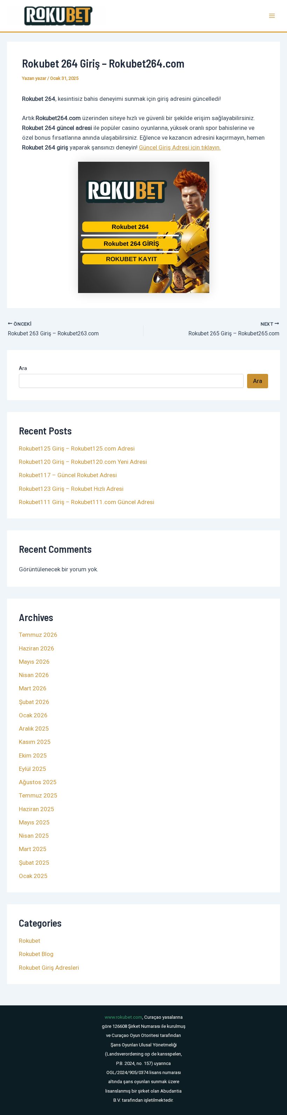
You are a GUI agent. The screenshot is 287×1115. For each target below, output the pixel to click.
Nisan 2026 (34, 674)
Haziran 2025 (36, 809)
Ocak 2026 (33, 715)
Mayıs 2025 (34, 822)
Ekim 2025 (33, 755)
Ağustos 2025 (38, 782)
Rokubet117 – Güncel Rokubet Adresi (68, 475)
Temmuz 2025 (38, 795)
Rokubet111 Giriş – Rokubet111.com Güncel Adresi (86, 502)
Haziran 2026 (36, 648)
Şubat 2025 (34, 862)
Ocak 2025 (33, 875)
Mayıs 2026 (34, 661)
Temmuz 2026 (38, 634)
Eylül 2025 (32, 768)
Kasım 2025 (35, 741)
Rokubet (29, 940)
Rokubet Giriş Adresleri (49, 967)
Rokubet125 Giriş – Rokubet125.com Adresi (77, 448)
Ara (23, 368)
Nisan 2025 (34, 835)
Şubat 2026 (34, 701)
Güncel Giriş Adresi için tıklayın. (180, 147)
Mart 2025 (33, 848)
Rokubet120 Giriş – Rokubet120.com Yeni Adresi (83, 461)
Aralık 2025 (34, 728)
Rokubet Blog (36, 953)
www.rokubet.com (123, 1017)
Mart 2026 (33, 688)
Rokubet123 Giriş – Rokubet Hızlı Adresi (71, 488)
